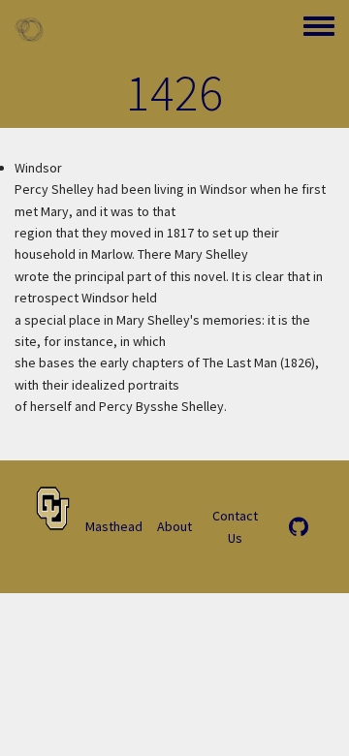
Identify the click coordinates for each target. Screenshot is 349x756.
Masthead (114, 526)
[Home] (29, 29)
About (174, 526)
